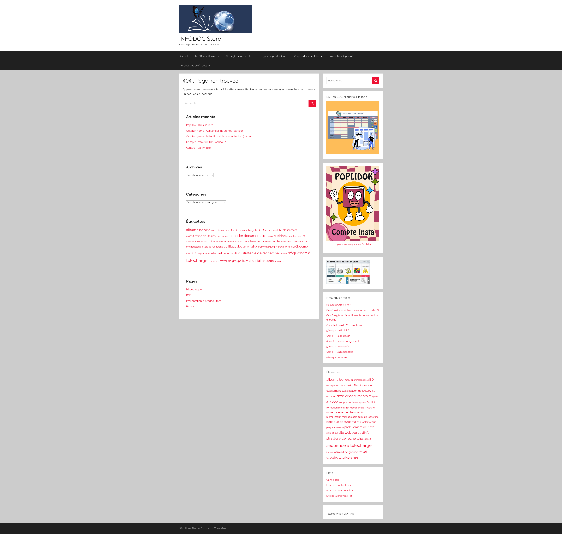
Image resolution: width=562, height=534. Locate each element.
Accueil (183, 56)
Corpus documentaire (306, 56)
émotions (279, 261)
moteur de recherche (266, 241)
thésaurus (214, 261)
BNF (189, 295)
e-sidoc (280, 236)
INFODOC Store (200, 38)
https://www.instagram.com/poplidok (353, 244)
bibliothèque (194, 289)
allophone (203, 230)
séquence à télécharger (349, 445)
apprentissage (218, 230)
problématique (265, 246)
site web (217, 253)
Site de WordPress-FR (339, 495)
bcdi (227, 230)
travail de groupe (230, 260)
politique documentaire (240, 246)
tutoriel (269, 261)
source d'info (232, 253)
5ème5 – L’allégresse (338, 335)
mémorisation (299, 241)
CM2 (218, 236)
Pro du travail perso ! (341, 56)
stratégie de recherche (260, 253)
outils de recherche (212, 246)
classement (290, 230)
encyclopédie (294, 236)
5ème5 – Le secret (337, 357)
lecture (238, 241)
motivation (286, 241)
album (191, 230)
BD (232, 230)
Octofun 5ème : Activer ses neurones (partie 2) (214, 130)
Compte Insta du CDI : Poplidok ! (206, 142)
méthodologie (193, 246)
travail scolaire (253, 261)
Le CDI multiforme (205, 56)
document (226, 236)
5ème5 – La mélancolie (339, 351)
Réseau (191, 306)
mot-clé (248, 241)
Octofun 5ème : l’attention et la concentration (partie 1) (219, 136)
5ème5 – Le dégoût (337, 346)
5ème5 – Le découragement (342, 341)
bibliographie (241, 230)
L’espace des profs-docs (193, 65)
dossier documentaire (248, 236)
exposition (190, 242)
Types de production (273, 56)
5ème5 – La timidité (198, 147)
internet (230, 241)
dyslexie (270, 236)
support (283, 254)
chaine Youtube (273, 230)
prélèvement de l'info (359, 427)
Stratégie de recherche (239, 56)
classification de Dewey (201, 236)
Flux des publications (338, 485)
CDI (262, 230)
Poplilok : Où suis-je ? (199, 125)
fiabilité (199, 241)
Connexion (332, 479)
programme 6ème (283, 247)
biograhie (253, 230)
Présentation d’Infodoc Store (203, 300)
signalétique (204, 254)
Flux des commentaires (339, 490)
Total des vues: (335, 513)
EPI (304, 236)
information (221, 241)
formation (209, 241)
